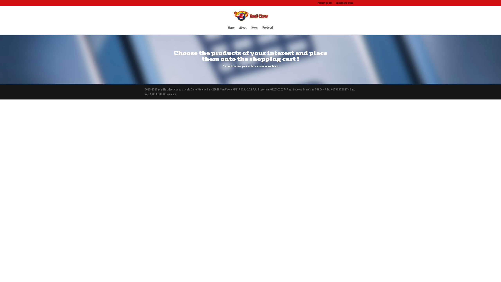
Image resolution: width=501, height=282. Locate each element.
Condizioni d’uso (344, 3)
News (254, 28)
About (243, 28)
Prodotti (267, 28)
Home (231, 28)
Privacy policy (325, 3)
